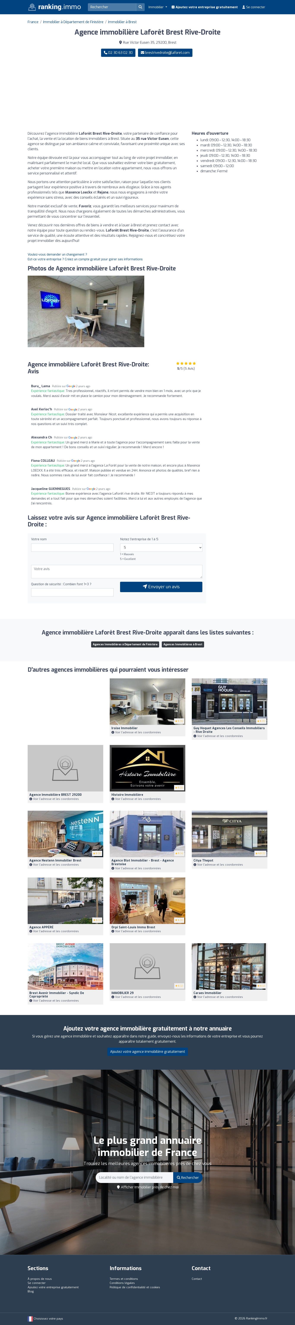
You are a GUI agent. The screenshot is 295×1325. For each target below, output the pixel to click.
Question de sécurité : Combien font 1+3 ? (61, 584)
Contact (197, 1279)
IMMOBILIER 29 (122, 993)
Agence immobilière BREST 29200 (55, 795)
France (33, 22)
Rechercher (189, 1177)
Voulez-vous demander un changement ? (57, 254)
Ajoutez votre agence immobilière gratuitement (147, 1051)
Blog (31, 1291)
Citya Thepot (203, 860)
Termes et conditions (124, 1279)
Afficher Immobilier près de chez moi (149, 1187)
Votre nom (39, 539)
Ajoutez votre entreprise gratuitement (206, 7)
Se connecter (255, 7)
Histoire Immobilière (127, 795)
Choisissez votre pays (48, 1318)
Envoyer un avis (163, 587)
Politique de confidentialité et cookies (135, 1287)
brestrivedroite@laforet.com (167, 52)
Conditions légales (122, 1283)
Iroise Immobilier (124, 728)
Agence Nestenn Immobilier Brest (55, 860)
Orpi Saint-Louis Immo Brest (133, 927)
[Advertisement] (209, 94)
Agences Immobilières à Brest (182, 644)
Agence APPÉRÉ (41, 927)
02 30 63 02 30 (120, 52)
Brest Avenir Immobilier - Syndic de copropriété (56, 995)
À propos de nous (40, 1279)
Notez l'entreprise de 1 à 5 (139, 539)
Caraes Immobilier (207, 993)
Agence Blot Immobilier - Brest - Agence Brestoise (142, 862)
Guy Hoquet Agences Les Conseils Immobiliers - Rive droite (229, 730)
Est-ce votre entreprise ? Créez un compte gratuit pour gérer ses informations (85, 259)
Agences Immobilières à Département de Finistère (125, 644)
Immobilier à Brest (122, 22)
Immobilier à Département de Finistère (73, 22)
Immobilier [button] (157, 7)
